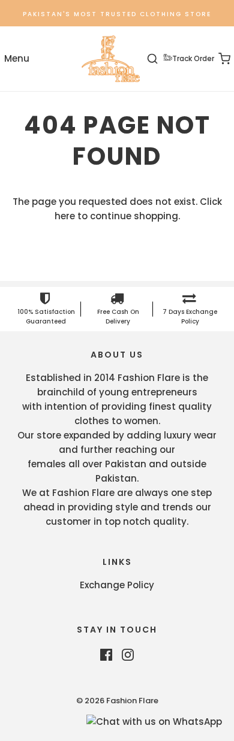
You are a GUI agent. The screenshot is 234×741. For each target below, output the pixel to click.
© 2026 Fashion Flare (117, 700)
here (65, 216)
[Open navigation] (16, 59)
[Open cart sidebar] (217, 59)
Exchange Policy (117, 585)
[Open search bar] (159, 59)
